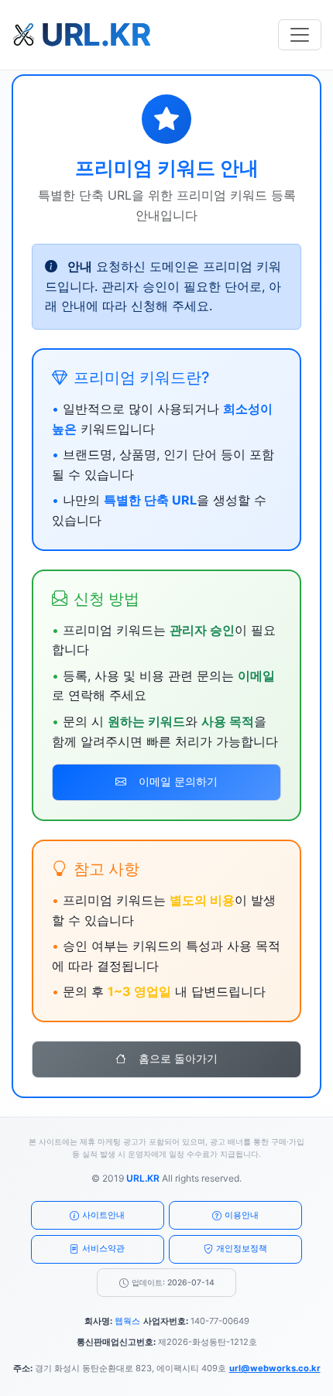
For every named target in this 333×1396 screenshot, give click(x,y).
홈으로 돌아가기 (178, 1058)
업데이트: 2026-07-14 (173, 1283)
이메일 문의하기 (178, 781)
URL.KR (143, 1178)
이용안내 (242, 1215)
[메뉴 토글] (299, 34)
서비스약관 (103, 1248)
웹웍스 (127, 1321)
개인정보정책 (241, 1248)
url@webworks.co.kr (275, 1368)
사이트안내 (103, 1215)
